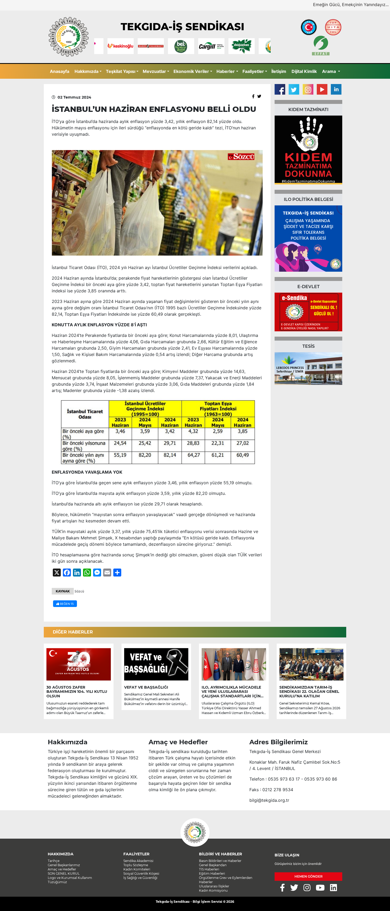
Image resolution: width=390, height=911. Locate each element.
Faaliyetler (253, 71)
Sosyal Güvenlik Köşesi (141, 873)
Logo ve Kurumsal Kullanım (70, 878)
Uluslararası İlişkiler (214, 886)
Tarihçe (53, 861)
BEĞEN (66, 604)
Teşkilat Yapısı (120, 71)
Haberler (225, 71)
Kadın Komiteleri (136, 869)
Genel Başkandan (213, 865)
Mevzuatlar (154, 71)
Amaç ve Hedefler (62, 869)
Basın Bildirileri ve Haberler (220, 861)
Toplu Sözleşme (135, 865)
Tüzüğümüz (57, 882)
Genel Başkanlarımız (64, 865)
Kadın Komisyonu (213, 890)
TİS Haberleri (209, 869)
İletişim (278, 71)
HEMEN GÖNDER (308, 876)
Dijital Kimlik (304, 71)
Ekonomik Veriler (191, 71)
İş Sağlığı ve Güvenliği (140, 878)
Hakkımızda (86, 71)
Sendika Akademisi (138, 861)
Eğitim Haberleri (212, 873)
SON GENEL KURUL (64, 873)
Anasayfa (59, 71)
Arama (329, 71)
